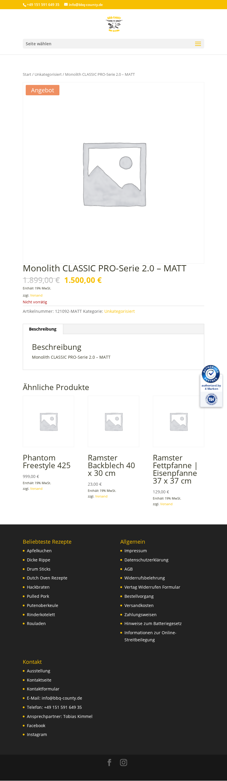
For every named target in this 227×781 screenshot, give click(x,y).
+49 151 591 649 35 (63, 707)
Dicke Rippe (38, 560)
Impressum (135, 550)
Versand (36, 295)
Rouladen (36, 623)
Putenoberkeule (42, 605)
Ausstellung (38, 671)
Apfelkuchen (39, 550)
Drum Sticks (39, 569)
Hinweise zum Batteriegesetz (153, 623)
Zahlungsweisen (140, 614)
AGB (128, 569)
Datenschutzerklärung (146, 560)
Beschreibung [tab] (42, 329)
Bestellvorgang (139, 596)
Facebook (36, 725)
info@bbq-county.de (62, 698)
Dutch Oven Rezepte (47, 578)
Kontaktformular (43, 689)
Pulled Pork (38, 596)
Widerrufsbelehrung (144, 578)
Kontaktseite (39, 680)
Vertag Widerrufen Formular (152, 587)
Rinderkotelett (41, 614)
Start (27, 74)
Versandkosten (139, 605)
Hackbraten (38, 587)
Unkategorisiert (48, 74)
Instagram (37, 734)
